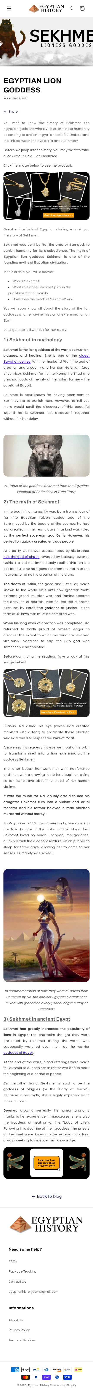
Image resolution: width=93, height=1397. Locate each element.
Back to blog (49, 1197)
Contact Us (17, 1281)
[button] (9, 8)
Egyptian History (39, 1385)
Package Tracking (23, 1271)
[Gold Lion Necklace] (46, 220)
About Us (16, 1320)
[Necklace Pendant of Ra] (46, 717)
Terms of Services (22, 1340)
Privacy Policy (19, 1330)
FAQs (13, 1261)
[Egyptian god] (46, 1178)
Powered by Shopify (63, 1385)
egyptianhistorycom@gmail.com (33, 1291)
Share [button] (13, 111)
